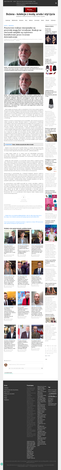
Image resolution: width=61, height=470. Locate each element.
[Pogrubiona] (9, 368)
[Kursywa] (11, 368)
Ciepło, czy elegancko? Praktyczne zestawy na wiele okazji (51, 61)
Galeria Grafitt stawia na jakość (50, 315)
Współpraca (6, 399)
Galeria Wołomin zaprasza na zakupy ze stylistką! (50, 192)
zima (56, 403)
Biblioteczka (15, 20)
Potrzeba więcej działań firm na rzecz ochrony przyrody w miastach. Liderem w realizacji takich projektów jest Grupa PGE (9, 249)
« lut (46, 359)
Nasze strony (7, 391)
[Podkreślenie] (13, 368)
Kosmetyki (36, 20)
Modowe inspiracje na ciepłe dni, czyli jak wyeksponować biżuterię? (50, 130)
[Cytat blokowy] (19, 368)
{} (24, 368)
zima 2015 (54, 405)
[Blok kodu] (21, 368)
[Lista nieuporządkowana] (18, 368)
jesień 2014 (51, 391)
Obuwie (47, 20)
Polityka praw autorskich (9, 393)
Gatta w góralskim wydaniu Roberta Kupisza (50, 261)
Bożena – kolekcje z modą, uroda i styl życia (30, 14)
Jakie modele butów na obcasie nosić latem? (50, 285)
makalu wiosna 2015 (31, 442)
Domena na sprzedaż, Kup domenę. (11, 389)
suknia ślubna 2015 (31, 445)
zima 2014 (50, 405)
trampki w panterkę (31, 458)
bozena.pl (8, 20)
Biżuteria (21, 20)
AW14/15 (53, 389)
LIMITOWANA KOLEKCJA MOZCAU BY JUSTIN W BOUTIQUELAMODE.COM (51, 93)
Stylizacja (53, 20)
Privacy (5, 395)
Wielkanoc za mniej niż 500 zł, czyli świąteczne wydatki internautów (50, 162)
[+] (26, 368)
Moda (42, 20)
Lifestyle (6, 25)
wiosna (51, 403)
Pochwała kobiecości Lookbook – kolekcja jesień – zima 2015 (51, 31)
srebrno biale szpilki (31, 443)
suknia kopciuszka (30, 441)
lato (54, 391)
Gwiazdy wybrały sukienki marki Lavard (50, 222)
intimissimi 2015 (30, 451)
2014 (49, 390)
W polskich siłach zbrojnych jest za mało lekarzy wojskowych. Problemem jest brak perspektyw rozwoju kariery (37, 344)
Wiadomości (11, 25)
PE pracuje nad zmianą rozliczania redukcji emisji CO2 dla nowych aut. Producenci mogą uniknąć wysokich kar (37, 280)
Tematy (5, 397)
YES (54, 403)
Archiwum (6, 387)
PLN (50, 399)
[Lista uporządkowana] (16, 368)
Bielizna (31, 20)
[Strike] (14, 368)
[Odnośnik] (23, 368)
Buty (26, 20)
